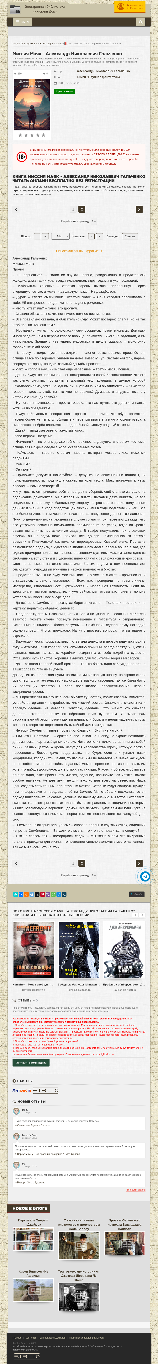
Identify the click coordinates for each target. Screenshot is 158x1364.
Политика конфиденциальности (86, 1337)
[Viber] (48, 894)
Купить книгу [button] (64, 91)
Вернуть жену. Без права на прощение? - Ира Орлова (48, 1154)
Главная (17, 1337)
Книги (81, 77)
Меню (25, 21)
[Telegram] (31, 894)
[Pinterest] (42, 894)
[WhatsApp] (53, 894)
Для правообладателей (53, 1337)
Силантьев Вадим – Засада (33, 1125)
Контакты (30, 1337)
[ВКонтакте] (21, 894)
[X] (37, 894)
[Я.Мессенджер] (15, 894)
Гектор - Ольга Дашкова (31, 1182)
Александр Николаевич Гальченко (103, 71)
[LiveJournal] (64, 894)
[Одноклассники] (26, 894)
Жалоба (138, 894)
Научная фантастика (104, 77)
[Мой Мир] (58, 894)
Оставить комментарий (31, 1062)
